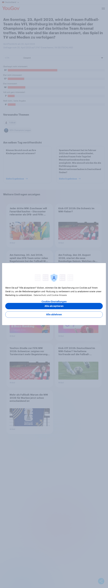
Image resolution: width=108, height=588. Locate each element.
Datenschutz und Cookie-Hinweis (50, 295)
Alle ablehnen (54, 314)
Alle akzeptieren (54, 306)
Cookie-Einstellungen (54, 301)
